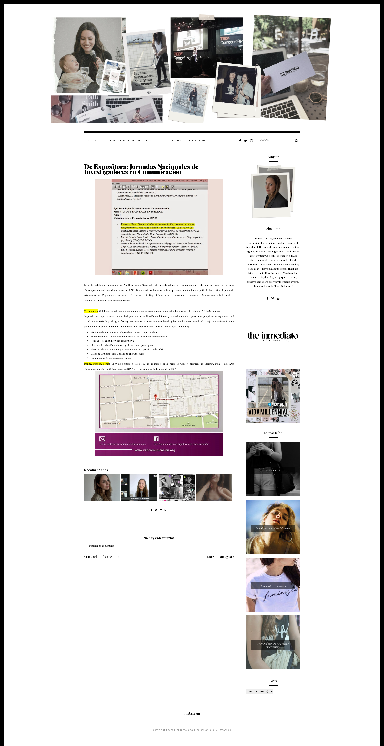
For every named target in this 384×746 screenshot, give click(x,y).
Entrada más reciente (102, 556)
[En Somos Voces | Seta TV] (139, 499)
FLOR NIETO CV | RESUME (125, 141)
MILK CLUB (273, 470)
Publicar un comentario (101, 545)
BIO (103, 141)
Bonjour (90, 141)
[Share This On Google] (165, 510)
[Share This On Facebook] (151, 510)
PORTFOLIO (153, 141)
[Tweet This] (156, 510)
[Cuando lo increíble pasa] (214, 499)
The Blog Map (198, 141)
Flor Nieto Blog (183, 730)
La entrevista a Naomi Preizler (273, 528)
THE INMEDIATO (175, 141)
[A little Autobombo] (102, 499)
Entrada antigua (220, 556)
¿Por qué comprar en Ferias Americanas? (273, 645)
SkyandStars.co (222, 730)
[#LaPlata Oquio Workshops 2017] (177, 499)
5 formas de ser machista (273, 586)
